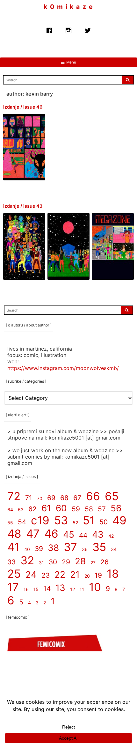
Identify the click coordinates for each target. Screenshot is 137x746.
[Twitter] (87, 29)
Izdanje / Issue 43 (22, 206)
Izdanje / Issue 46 (22, 107)
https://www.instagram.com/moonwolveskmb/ (63, 368)
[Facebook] (49, 29)
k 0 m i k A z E (68, 6)
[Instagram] (68, 29)
